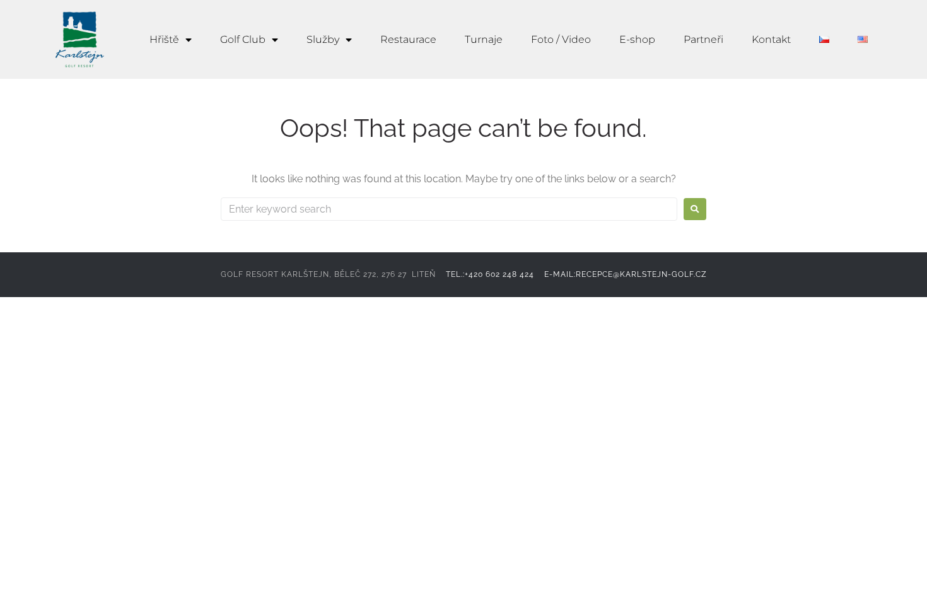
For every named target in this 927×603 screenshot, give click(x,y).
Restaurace (408, 39)
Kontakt (771, 39)
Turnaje (484, 39)
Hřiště (164, 39)
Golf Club (242, 39)
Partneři (703, 39)
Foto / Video (561, 39)
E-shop (637, 39)
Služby (322, 39)
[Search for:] (449, 209)
